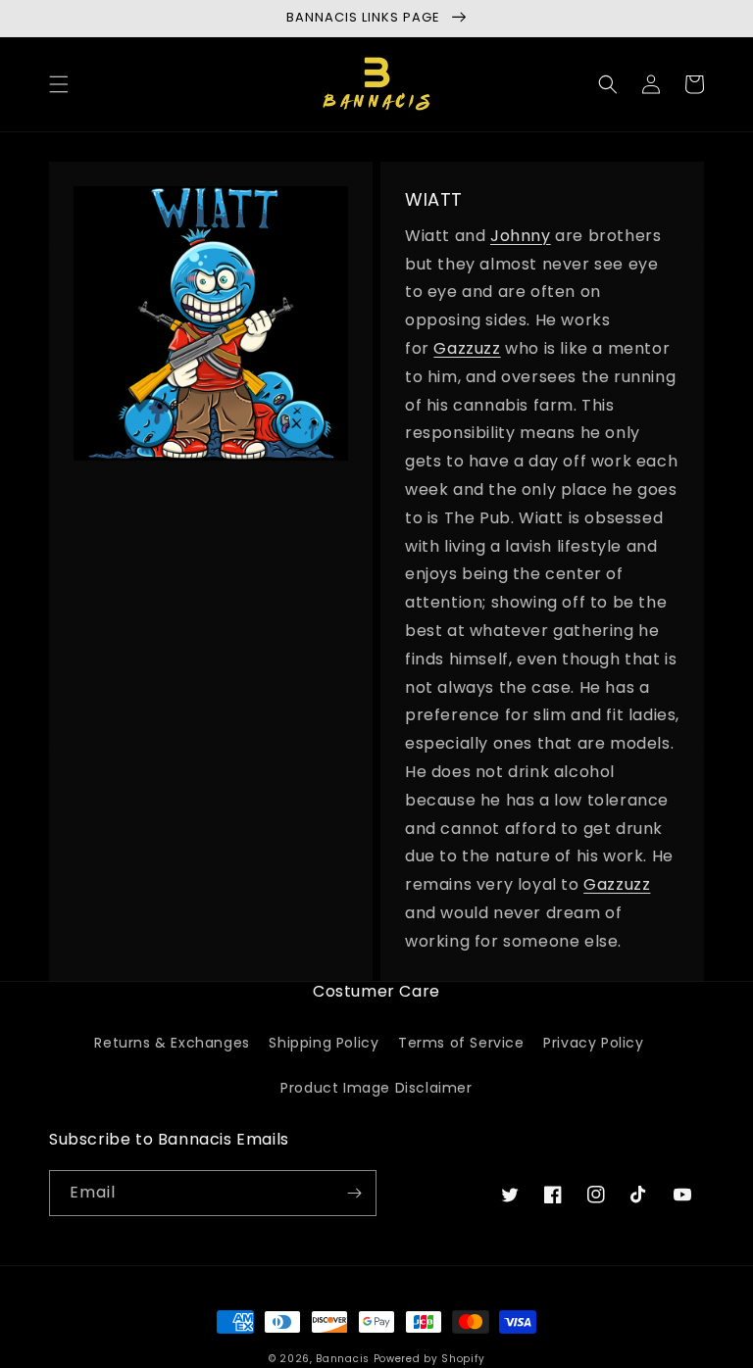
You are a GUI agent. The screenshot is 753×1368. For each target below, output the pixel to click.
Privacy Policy (593, 1042)
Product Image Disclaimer (376, 1088)
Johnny (520, 235)
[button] (58, 84)
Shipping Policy (323, 1042)
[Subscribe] (354, 1193)
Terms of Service (461, 1042)
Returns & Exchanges (171, 1042)
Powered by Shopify (429, 1358)
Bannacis (343, 1358)
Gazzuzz (466, 348)
